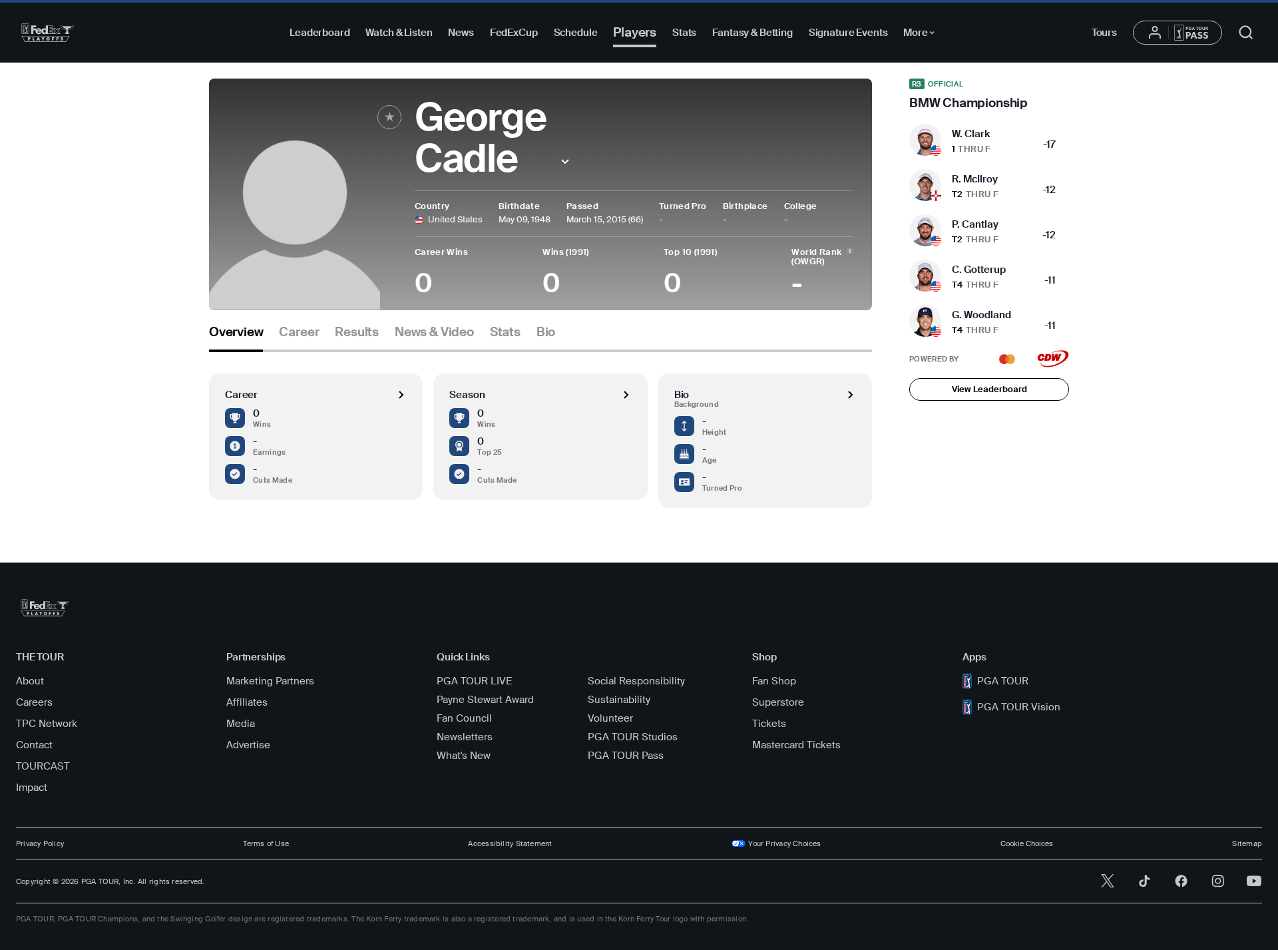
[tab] (236, 337)
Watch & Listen (398, 32)
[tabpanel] (540, 430)
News (460, 32)
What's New (464, 755)
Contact (34, 745)
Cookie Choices (1026, 843)
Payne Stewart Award (485, 699)
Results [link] (357, 332)
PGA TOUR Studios (633, 737)
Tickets (769, 723)
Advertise (248, 745)
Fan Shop (774, 681)
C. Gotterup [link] (979, 269)
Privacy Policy (40, 843)
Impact (31, 787)
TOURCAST (43, 766)
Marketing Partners (270, 681)
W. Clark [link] (971, 133)
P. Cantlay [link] (975, 224)
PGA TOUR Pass (626, 755)
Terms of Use (266, 843)
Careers (34, 702)
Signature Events (848, 32)
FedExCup (514, 32)
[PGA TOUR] (47, 32)
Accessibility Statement (510, 843)
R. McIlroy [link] (975, 179)
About (30, 681)
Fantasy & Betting (752, 32)
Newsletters (465, 737)
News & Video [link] (434, 332)
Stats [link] (505, 332)
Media (240, 723)
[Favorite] (389, 117)
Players (634, 32)
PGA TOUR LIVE (474, 681)
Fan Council (464, 718)
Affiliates (247, 702)
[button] (565, 161)
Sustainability (619, 699)
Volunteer (610, 718)
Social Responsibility (636, 681)
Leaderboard (319, 32)
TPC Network (46, 723)
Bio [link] (545, 332)
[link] (989, 95)
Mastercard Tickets (796, 745)
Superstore (778, 702)
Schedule (576, 32)
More (922, 34)
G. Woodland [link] (981, 315)
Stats (684, 32)
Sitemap (1247, 843)
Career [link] (299, 332)
